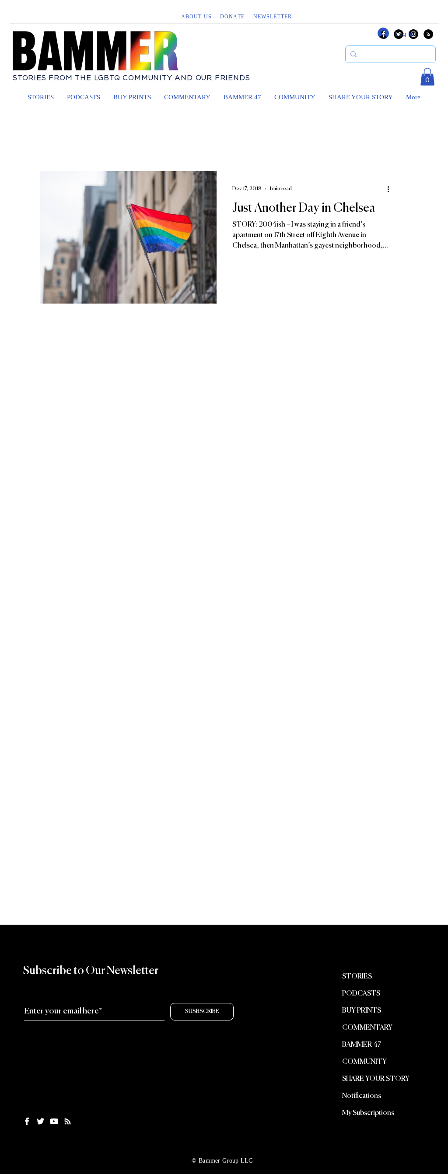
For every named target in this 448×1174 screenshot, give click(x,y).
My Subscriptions (368, 1113)
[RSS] (428, 34)
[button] (273, 16)
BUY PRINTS (361, 1010)
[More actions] (391, 189)
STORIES (357, 976)
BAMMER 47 (361, 1044)
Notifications (361, 1096)
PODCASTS (361, 993)
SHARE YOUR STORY (376, 1079)
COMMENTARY (367, 1027)
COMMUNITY (364, 1062)
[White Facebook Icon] (27, 1121)
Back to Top (14, 1140)
